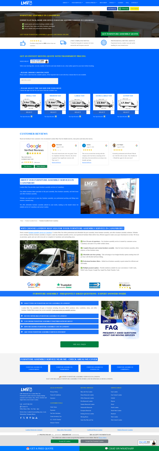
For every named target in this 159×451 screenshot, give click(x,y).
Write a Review (41, 166)
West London (114, 417)
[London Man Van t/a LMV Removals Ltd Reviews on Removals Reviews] (94, 285)
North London (114, 407)
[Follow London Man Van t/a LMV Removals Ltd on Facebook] (21, 418)
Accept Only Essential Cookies (94, 441)
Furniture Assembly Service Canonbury (48, 220)
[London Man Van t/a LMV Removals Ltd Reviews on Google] (34, 285)
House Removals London (87, 395)
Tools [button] (111, 2)
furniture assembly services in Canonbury (52, 187)
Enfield (113, 398)
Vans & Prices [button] (91, 2)
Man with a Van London (64, 430)
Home (21, 220)
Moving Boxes (84, 417)
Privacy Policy (54, 392)
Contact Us (24, 406)
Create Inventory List (55, 416)
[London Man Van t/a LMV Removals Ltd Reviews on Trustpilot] (64, 285)
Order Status (53, 407)
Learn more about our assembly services (63, 310)
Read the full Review (56, 162)
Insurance (52, 398)
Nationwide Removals (86, 407)
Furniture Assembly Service (31, 220)
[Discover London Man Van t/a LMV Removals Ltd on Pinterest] (30, 418)
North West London (116, 410)
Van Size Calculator (55, 413)
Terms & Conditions (55, 395)
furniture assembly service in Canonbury (40, 232)
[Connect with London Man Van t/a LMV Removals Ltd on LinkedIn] (33, 418)
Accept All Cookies (64, 441)
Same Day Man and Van (87, 420)
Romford (113, 413)
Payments (52, 410)
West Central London (116, 420)
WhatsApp (125, 8)
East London (114, 392)
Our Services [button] (77, 2)
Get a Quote (134, 8)
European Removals (86, 410)
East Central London (116, 395)
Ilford (112, 404)
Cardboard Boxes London (94, 430)
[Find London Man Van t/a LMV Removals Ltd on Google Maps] (27, 418)
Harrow (113, 401)
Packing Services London (87, 413)
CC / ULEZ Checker (55, 419)
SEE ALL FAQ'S (79, 344)
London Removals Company (34, 430)
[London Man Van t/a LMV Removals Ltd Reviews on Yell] (125, 285)
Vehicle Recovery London (125, 430)
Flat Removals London (86, 401)
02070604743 (112, 8)
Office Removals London (87, 398)
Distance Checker (54, 422)
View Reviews (27, 166)
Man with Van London (86, 392)
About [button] (65, 2)
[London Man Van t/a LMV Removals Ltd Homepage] (26, 3)
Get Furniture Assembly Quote (120, 34)
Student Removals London (87, 404)
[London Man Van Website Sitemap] (36, 418)
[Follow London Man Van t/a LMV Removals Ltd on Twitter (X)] (24, 418)
